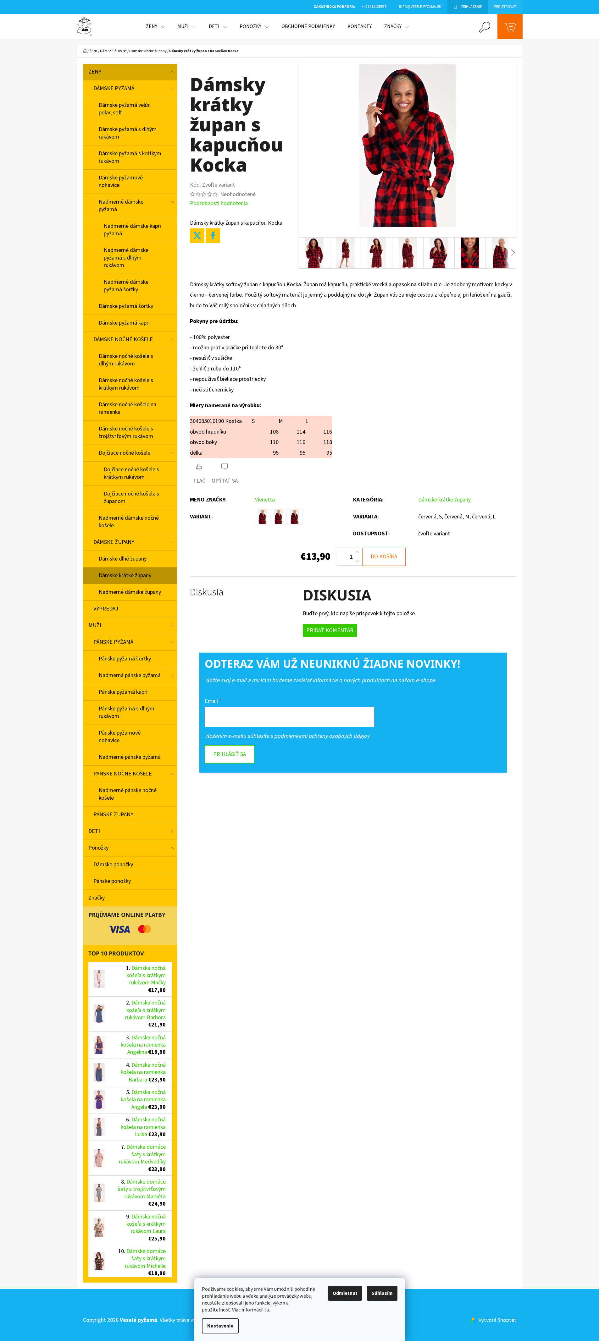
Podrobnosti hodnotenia (219, 203)
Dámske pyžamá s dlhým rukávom (128, 133)
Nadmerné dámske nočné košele (129, 521)
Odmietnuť (345, 1293)
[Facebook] (213, 235)
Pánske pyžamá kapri (123, 692)
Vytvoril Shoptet (497, 1320)
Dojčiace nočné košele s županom (131, 497)
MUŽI (94, 625)
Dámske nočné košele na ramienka (127, 408)
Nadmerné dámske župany (130, 592)
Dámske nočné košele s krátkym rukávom (126, 384)
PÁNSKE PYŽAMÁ (113, 642)
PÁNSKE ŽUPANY (113, 814)
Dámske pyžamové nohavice (121, 181)
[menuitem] (155, 26)
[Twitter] (197, 235)
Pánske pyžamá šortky (125, 659)
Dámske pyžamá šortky (126, 306)
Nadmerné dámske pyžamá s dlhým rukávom (126, 257)
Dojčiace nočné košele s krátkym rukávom (131, 473)
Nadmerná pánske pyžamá (130, 675)
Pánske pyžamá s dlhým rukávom (126, 712)
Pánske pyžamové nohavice (120, 736)
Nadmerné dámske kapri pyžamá (132, 230)
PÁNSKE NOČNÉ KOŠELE (122, 774)
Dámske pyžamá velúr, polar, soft (125, 109)
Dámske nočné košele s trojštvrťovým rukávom (126, 432)
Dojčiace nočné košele (124, 453)
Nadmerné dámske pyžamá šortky (126, 285)
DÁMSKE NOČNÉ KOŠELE (123, 339)
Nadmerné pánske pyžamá (130, 757)
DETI (94, 831)
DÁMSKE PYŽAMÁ (113, 88)
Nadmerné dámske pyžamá (121, 205)
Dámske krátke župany (125, 575)
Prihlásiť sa (229, 754)
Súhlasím (382, 1293)
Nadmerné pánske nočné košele (128, 794)
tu (266, 1309)
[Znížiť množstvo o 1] (357, 561)
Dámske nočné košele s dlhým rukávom (126, 360)
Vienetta (265, 500)
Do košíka (384, 557)
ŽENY (94, 72)
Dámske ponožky (113, 864)
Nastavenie (220, 1325)
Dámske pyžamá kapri (124, 323)
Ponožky (98, 848)
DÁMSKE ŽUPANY (113, 542)
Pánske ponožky (112, 881)
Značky (96, 898)
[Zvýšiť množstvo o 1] (357, 552)
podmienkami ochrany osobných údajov (321, 736)
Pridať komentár (329, 630)
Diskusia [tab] (207, 592)
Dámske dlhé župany (123, 559)
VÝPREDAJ (105, 609)
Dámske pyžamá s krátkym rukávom (130, 157)
